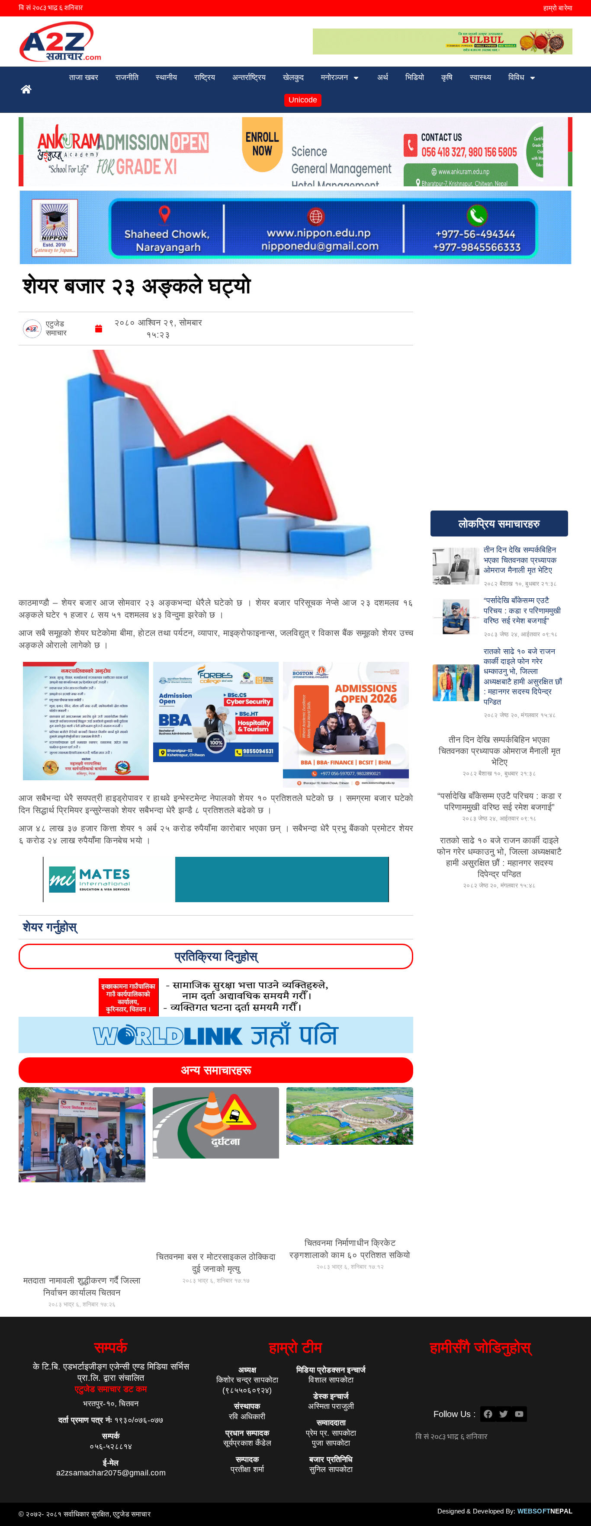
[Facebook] (488, 1414)
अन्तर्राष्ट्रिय (249, 77)
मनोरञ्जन (334, 77)
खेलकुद (293, 77)
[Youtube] (519, 1414)
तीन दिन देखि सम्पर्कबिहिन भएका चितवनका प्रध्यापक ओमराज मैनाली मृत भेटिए (499, 751)
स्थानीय (166, 77)
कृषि (447, 77)
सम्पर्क (110, 1347)
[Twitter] (503, 1414)
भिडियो (414, 77)
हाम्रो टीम (295, 1347)
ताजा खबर (83, 77)
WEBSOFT (544, 1511)
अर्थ (382, 77)
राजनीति (127, 77)
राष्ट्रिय (204, 77)
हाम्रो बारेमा (557, 8)
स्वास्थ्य (480, 77)
